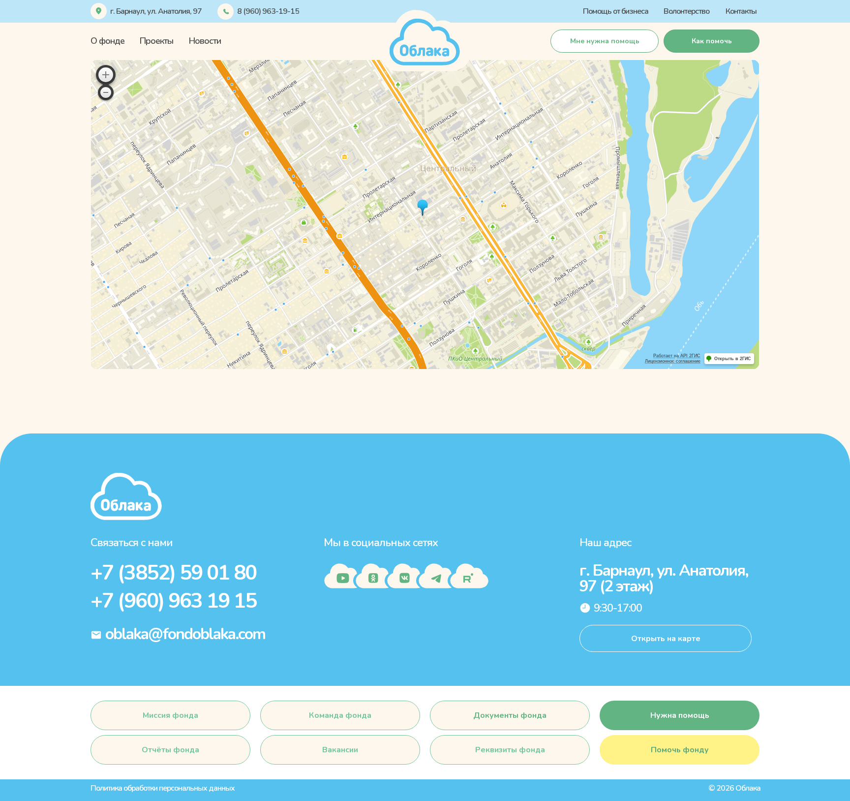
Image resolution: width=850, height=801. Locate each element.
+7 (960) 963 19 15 (173, 601)
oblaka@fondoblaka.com (185, 634)
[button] (711, 41)
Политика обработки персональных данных (163, 788)
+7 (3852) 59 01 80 (173, 573)
